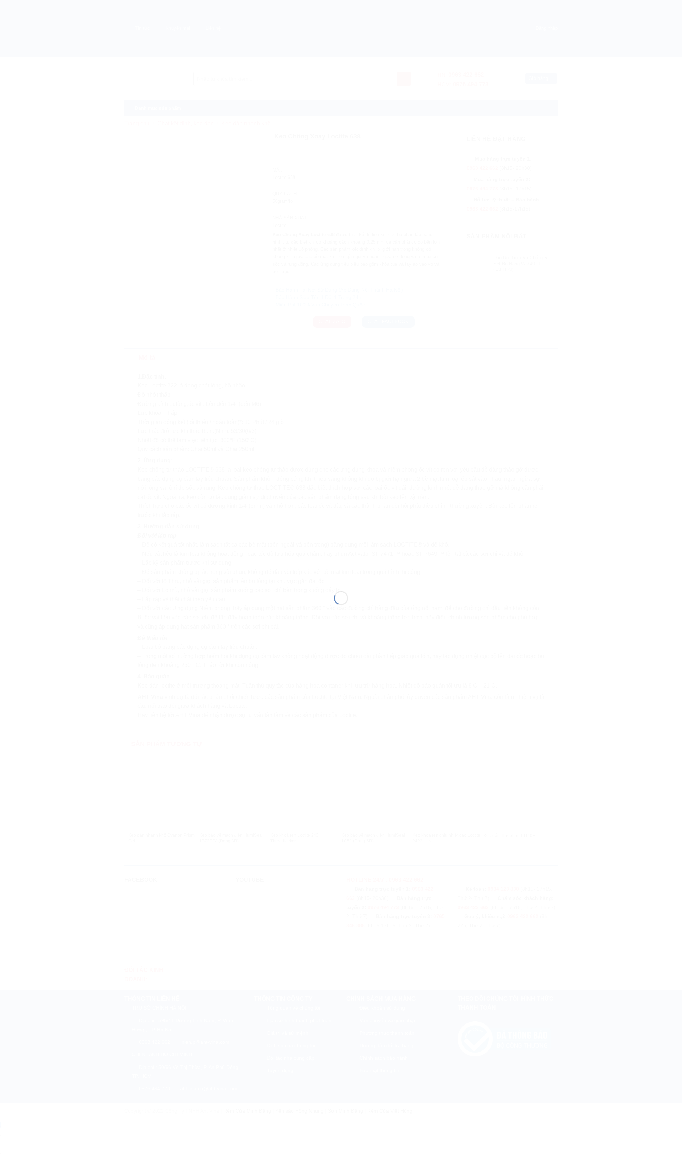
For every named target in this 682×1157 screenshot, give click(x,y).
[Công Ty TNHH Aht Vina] (341, 566)
